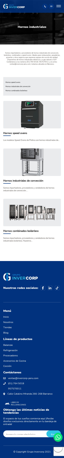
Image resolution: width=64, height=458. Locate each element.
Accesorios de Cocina (14, 361)
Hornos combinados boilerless (16, 91)
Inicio (6, 317)
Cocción (7, 366)
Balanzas (8, 345)
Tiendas (7, 327)
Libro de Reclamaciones (18, 403)
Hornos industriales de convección (18, 87)
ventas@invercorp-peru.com (23, 378)
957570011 (14, 388)
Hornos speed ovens (13, 82)
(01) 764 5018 (16, 383)
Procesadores (10, 355)
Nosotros (8, 322)
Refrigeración (10, 350)
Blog (5, 332)
